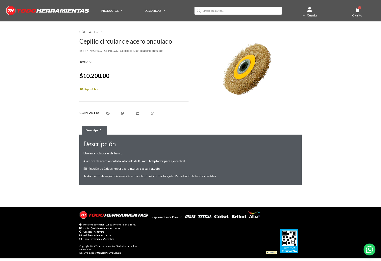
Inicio (82, 50)
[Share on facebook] (107, 113)
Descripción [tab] (94, 130)
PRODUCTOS (110, 10)
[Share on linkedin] (137, 113)
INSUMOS (95, 50)
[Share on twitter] (122, 113)
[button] (369, 249)
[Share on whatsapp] (152, 113)
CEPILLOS (111, 50)
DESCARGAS (153, 10)
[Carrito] (357, 10)
